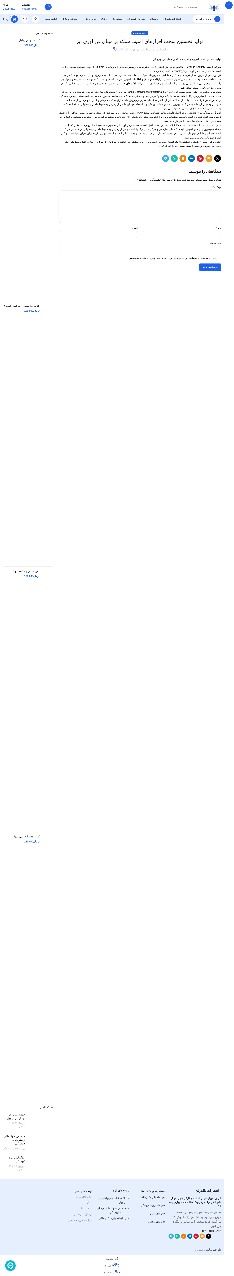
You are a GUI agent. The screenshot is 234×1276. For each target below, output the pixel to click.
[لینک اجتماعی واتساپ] (174, 158)
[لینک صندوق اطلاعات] (29, 7)
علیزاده (141, 49)
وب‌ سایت (215, 242)
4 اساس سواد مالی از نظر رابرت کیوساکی (14, 1140)
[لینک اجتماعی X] (217, 158)
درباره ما (87, 1202)
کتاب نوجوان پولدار (29, 40)
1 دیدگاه (7, 1148)
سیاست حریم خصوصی (80, 1220)
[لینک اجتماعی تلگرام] (165, 158)
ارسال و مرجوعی (83, 1214)
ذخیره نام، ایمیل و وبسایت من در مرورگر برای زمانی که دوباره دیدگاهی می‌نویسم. (173, 257)
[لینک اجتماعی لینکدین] (191, 158)
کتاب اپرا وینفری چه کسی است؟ (21, 305)
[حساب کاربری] (35, 19)
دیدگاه (217, 187)
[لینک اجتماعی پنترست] (200, 158)
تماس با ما (86, 1208)
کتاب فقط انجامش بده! (26, 836)
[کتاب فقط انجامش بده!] (47, 965)
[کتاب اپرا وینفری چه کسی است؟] (47, 434)
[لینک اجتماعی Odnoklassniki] (182, 158)
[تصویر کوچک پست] (40, 1121)
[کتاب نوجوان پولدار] (47, 168)
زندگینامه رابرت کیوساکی (112, 1218)
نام (218, 227)
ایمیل (134, 227)
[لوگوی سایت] (214, 6)
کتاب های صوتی (84, 1196)
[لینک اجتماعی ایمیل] (208, 158)
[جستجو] (48, 7)
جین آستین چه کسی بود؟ (25, 571)
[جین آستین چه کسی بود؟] (47, 699)
